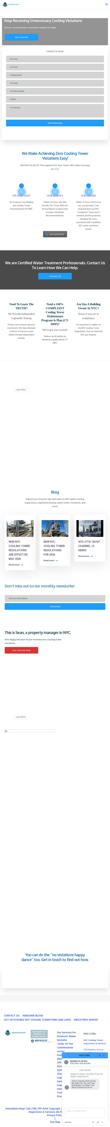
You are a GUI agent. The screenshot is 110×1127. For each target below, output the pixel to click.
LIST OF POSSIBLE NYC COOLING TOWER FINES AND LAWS (37, 1019)
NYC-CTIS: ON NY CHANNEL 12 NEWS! (89, 546)
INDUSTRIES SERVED (86, 1019)
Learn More (21, 390)
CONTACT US (11, 1015)
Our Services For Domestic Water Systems (66, 1036)
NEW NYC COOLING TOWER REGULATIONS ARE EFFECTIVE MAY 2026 (19, 550)
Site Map (55, 1121)
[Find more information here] (85, 1088)
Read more (14, 564)
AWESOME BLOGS (33, 1015)
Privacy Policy (55, 1115)
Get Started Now (57, 234)
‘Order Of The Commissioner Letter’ (65, 1047)
